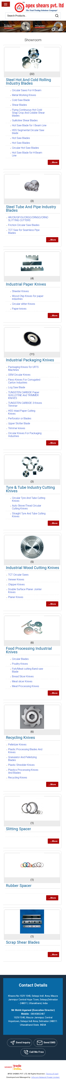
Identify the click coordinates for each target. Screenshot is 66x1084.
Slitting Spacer (18, 829)
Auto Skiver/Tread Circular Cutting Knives (26, 507)
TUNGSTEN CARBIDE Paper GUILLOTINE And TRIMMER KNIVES (23, 395)
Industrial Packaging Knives (30, 360)
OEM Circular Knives (19, 374)
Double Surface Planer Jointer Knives (25, 591)
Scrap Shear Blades (23, 942)
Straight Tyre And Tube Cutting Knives (28, 515)
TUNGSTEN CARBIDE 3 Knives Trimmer (25, 404)
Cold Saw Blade (21, 100)
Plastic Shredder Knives (21, 764)
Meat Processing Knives (25, 686)
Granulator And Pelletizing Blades (22, 759)
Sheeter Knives (20, 291)
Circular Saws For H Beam (26, 90)
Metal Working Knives (24, 95)
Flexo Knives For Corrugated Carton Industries (24, 381)
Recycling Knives (20, 737)
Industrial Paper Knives (26, 284)
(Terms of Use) (52, 1074)
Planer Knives (15, 597)
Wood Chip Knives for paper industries (27, 297)
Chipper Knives (16, 584)
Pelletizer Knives (17, 744)
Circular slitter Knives (23, 303)
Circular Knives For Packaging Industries (24, 435)
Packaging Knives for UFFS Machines (23, 368)
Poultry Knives (20, 663)
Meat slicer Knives (22, 681)
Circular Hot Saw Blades (25, 147)
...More (54, 162)
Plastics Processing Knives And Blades (23, 771)
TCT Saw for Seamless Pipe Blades (24, 231)
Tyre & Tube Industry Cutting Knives (30, 489)
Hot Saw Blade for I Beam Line (29, 125)
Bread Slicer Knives (23, 676)
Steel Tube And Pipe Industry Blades (31, 209)
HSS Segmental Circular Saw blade (28, 132)
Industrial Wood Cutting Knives (32, 567)
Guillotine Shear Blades (25, 120)
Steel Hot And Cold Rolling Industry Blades (28, 82)
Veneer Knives (16, 579)
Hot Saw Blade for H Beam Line (27, 154)
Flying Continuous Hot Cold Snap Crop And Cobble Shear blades (28, 112)
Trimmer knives (16, 428)
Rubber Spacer (19, 885)
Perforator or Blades (19, 418)
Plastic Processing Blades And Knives (25, 751)
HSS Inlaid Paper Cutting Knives (21, 412)
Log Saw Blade (16, 387)
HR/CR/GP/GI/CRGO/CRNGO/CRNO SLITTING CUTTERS (28, 219)
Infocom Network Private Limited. (45, 1077)
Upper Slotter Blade (19, 423)
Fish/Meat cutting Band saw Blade (27, 670)
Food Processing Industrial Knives (29, 650)
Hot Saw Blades (21, 138)
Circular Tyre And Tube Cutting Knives (28, 499)
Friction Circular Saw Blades (23, 225)
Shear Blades (19, 104)
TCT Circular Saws (18, 574)
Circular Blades (20, 658)
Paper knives (19, 308)
